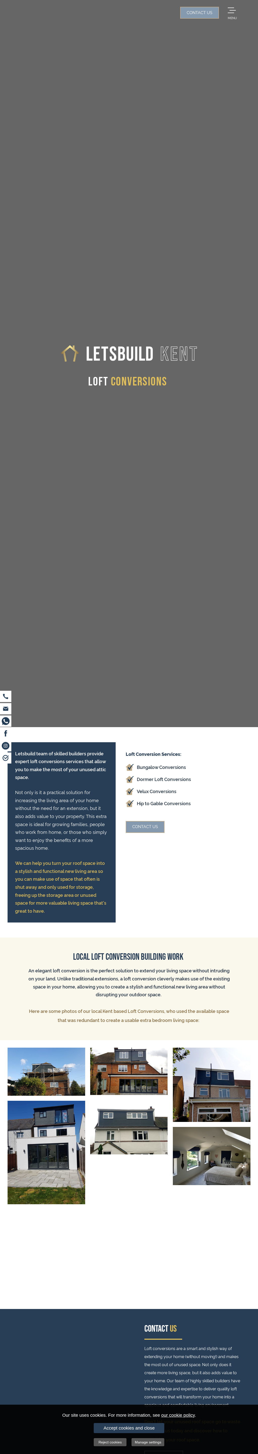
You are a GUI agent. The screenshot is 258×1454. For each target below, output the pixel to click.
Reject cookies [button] (110, 1442)
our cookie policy (178, 1415)
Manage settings (148, 1442)
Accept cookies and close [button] (129, 1428)
